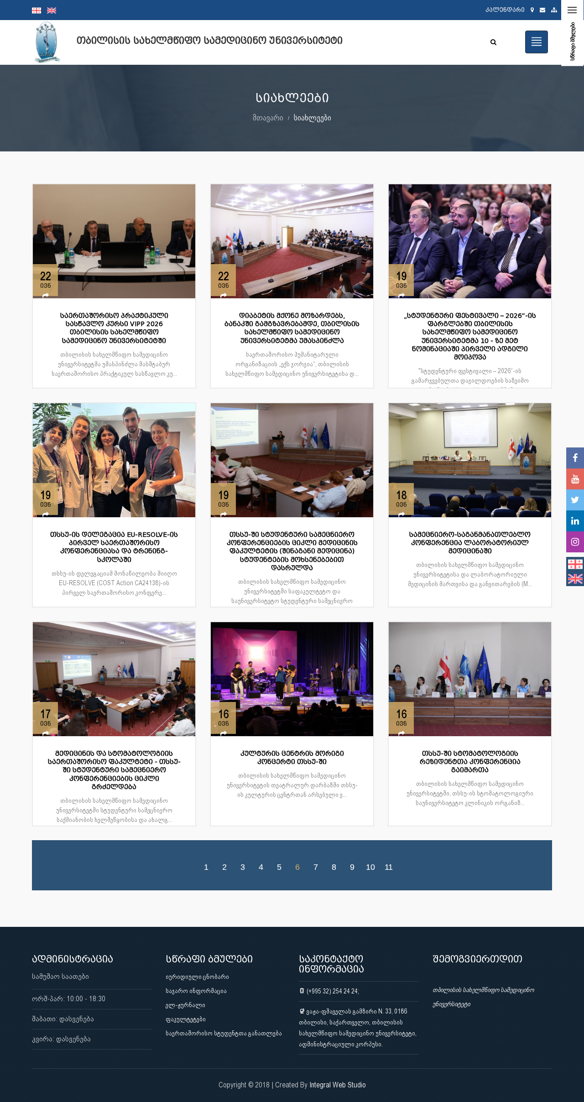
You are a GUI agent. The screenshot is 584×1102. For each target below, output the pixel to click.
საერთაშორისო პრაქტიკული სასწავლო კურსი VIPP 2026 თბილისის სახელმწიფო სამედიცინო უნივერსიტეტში (114, 328)
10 (370, 866)
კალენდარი (505, 9)
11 (389, 866)
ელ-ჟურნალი (185, 1004)
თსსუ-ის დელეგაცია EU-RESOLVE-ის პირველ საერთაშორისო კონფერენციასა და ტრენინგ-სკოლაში (114, 547)
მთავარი (268, 117)
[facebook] (575, 457)
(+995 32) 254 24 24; (332, 991)
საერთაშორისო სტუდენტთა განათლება (224, 1033)
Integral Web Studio (337, 1085)
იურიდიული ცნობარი (197, 976)
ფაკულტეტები (186, 1019)
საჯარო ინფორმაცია (196, 990)
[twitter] (575, 499)
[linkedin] (575, 520)
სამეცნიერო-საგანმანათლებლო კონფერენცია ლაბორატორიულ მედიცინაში (470, 543)
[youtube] (575, 478)
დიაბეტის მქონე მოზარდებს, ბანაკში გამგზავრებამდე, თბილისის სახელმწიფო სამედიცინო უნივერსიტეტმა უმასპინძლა (292, 328)
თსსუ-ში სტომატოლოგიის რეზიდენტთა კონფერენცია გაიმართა (470, 762)
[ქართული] (39, 10)
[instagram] (575, 541)
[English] (54, 10)
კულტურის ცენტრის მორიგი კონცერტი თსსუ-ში (292, 758)
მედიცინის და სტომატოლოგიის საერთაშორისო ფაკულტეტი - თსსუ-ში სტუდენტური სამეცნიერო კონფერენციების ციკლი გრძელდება (114, 770)
